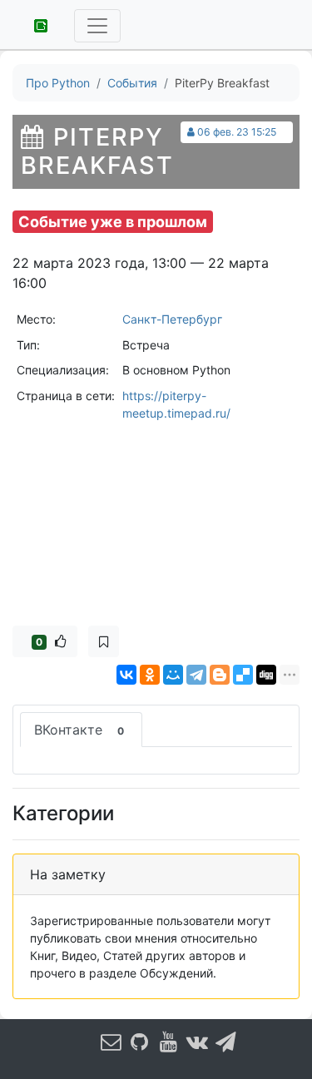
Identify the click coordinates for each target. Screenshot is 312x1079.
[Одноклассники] (150, 675)
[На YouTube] (168, 1042)
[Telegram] (196, 675)
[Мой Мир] (173, 675)
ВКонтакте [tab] (79, 729)
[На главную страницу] (35, 24)
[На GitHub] (139, 1042)
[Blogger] (220, 675)
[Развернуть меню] (97, 25)
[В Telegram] (225, 1042)
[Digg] (266, 675)
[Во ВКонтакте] (197, 1042)
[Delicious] (243, 675)
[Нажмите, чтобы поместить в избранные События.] (103, 641)
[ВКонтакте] (126, 675)
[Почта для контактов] (110, 1042)
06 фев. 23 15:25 (236, 132)
